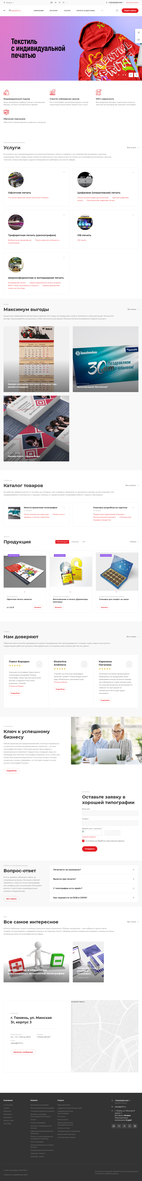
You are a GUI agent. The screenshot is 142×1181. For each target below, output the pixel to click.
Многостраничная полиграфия (40, 507)
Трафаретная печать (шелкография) (32, 235)
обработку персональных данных (110, 841)
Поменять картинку (89, 837)
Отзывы (6, 1108)
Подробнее (11, 771)
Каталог (133, 542)
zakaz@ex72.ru (17, 1043)
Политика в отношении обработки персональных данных (116, 1171)
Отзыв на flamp (60, 682)
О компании (8, 1105)
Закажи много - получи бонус (24, 456)
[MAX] (51, 2)
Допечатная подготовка (66, 1134)
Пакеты (33, 1119)
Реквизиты (8, 1114)
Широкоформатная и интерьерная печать (36, 277)
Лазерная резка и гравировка (68, 1131)
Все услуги (132, 148)
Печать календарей (38, 1123)
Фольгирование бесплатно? (92, 387)
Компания (8, 1100)
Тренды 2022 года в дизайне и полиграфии (87, 971)
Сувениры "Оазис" (37, 1156)
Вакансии (7, 1111)
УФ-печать (84, 235)
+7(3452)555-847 (115, 2)
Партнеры (7, 1123)
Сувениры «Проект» (38, 1153)
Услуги (60, 1100)
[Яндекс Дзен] (135, 1126)
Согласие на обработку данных (106, 1173)
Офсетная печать (19, 192)
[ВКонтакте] (55, 2)
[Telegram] (59, 2)
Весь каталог (131, 485)
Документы (8, 1117)
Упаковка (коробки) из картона (110, 507)
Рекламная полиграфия (40, 1105)
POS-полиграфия (37, 1142)
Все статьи (132, 922)
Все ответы (11, 899)
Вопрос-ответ (9, 1120)
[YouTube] (63, 2)
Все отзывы (132, 637)
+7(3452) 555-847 (43, 1037)
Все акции (132, 309)
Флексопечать (62, 1119)
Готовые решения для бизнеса (42, 1150)
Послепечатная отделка (66, 1137)
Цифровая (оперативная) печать (98, 192)
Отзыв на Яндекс (16, 686)
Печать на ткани (63, 1128)
